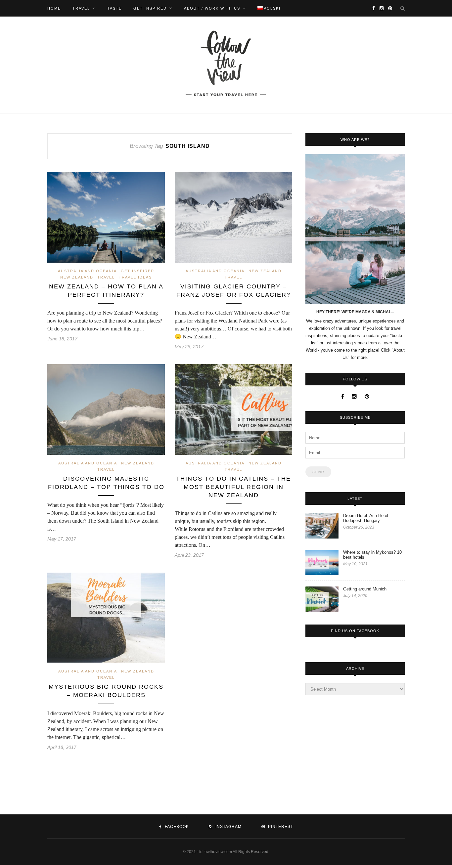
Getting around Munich (364, 588)
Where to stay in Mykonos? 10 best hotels (372, 555)
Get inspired (150, 8)
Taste (114, 8)
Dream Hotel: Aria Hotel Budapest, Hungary (365, 518)
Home (54, 8)
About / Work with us (212, 8)
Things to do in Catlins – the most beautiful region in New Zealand (233, 486)
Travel (81, 8)
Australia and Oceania (87, 271)
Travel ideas (135, 277)
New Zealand (76, 277)
